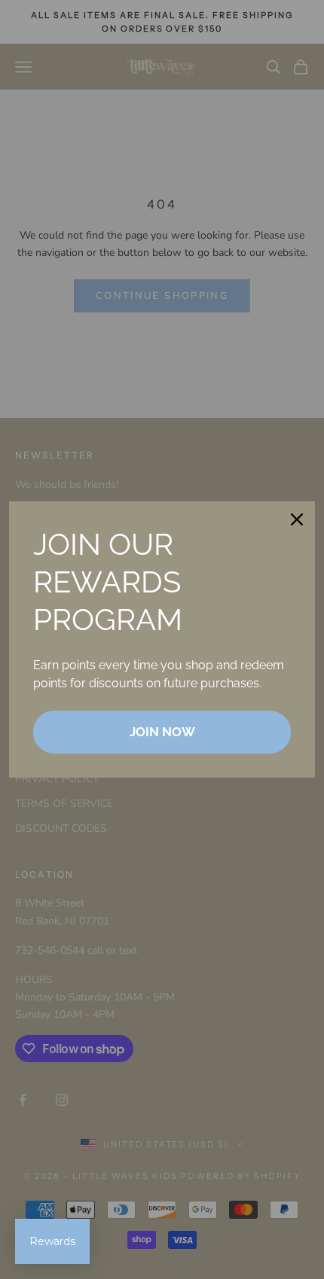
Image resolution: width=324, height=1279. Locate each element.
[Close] (297, 519)
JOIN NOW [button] (162, 731)
